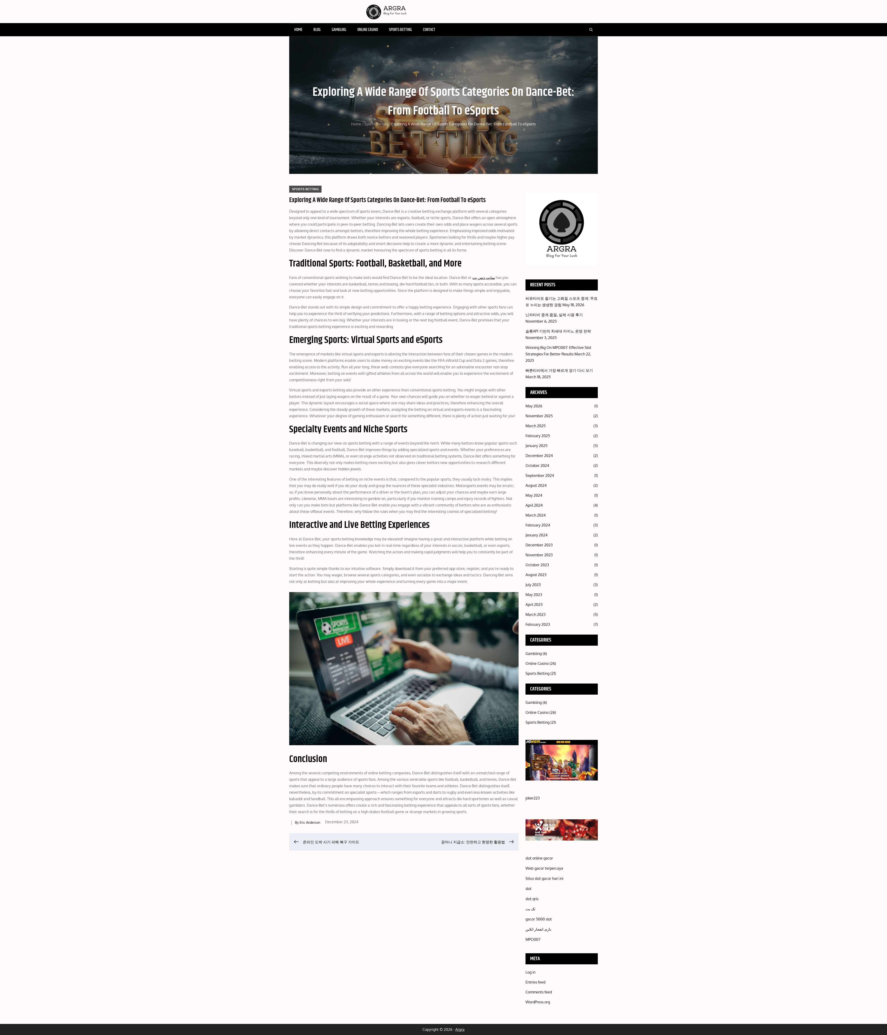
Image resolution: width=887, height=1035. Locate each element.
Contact (429, 30)
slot (529, 888)
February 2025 (538, 435)
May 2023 (534, 594)
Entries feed (535, 982)
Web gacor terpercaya (544, 868)
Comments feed (539, 992)
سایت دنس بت (483, 277)
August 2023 (536, 574)
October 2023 (537, 565)
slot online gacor (539, 858)
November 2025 (539, 416)
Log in (530, 972)
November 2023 (539, 555)
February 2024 (538, 525)
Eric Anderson (310, 822)
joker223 (533, 798)
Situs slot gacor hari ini (544, 878)
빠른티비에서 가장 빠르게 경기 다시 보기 (559, 370)
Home (298, 30)
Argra (460, 1029)
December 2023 (539, 545)
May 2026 (534, 406)
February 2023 (538, 624)
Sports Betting (400, 30)
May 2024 (534, 495)
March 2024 (536, 515)
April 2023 (534, 604)
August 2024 (536, 485)
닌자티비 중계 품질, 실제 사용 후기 (554, 314)
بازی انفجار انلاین (538, 929)
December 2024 (539, 455)
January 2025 (536, 445)
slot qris (532, 898)
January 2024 (536, 535)
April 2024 (534, 505)
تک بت (530, 909)
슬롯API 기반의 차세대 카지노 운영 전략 (558, 331)
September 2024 (540, 475)
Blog (317, 30)
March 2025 (536, 426)
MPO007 (533, 939)
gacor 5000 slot (539, 919)
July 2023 (533, 584)
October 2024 (537, 465)
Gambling (339, 30)
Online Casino (367, 30)
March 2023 (536, 614)
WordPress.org (538, 1002)
